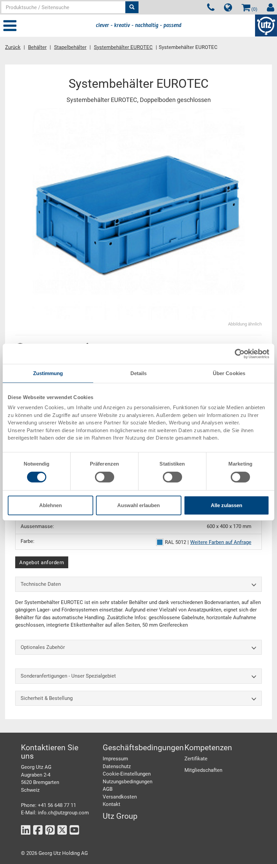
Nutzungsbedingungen (127, 782)
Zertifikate (195, 759)
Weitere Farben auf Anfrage (220, 542)
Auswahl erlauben (138, 505)
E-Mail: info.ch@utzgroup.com (55, 813)
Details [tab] (138, 373)
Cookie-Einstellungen (127, 774)
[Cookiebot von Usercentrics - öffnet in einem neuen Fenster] (239, 353)
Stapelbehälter (70, 47)
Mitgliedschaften (203, 770)
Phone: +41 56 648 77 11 (48, 805)
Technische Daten (41, 584)
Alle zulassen (226, 505)
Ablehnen (50, 505)
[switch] (104, 477)
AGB (107, 789)
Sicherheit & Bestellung (47, 698)
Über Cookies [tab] (229, 373)
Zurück (13, 47)
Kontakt (111, 804)
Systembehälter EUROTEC (123, 47)
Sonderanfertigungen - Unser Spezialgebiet (68, 676)
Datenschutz (117, 766)
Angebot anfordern (41, 562)
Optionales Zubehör (43, 647)
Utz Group (120, 816)
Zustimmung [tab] (48, 373)
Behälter (37, 47)
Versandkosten (120, 797)
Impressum (115, 759)
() (253, 9)
